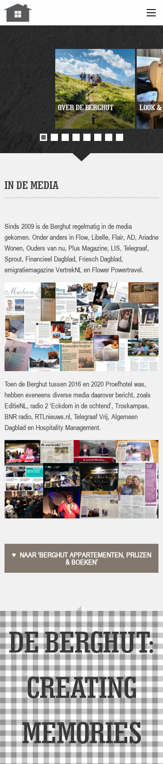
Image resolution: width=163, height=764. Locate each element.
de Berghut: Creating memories (81, 686)
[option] (81, 89)
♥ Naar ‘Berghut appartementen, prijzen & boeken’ (81, 558)
